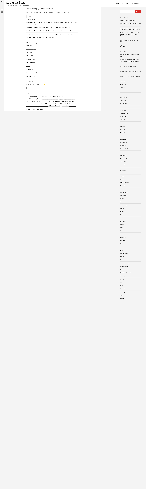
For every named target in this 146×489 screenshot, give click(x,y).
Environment (29, 62)
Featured (122, 227)
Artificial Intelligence (31, 49)
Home (117, 3)
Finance (122, 230)
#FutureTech (66, 103)
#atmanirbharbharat (47, 99)
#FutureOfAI (44, 103)
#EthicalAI (34, 103)
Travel (121, 295)
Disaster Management (125, 205)
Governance (123, 237)
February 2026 (123, 97)
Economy (28, 66)
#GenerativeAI (72, 103)
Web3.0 (122, 298)
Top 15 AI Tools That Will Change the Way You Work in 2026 (40, 37)
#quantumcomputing (30, 107)
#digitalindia (56, 101)
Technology (29, 52)
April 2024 (122, 152)
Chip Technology (124, 192)
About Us (122, 3)
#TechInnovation (40, 109)
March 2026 (123, 94)
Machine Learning (124, 253)
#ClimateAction (71, 99)
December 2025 (123, 103)
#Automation (55, 99)
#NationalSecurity (72, 106)
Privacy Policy (129, 3)
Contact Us (136, 3)
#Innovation (45, 106)
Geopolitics (122, 234)
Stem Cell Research (124, 288)
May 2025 (122, 126)
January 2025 (123, 139)
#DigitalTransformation (67, 101)
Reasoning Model (124, 275)
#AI (31, 96)
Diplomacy (122, 201)
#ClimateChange (29, 101)
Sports (121, 285)
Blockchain (122, 185)
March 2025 (123, 132)
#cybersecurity (36, 101)
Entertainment (123, 218)
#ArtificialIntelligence (34, 99)
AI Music (122, 179)
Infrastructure (29, 76)
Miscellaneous (123, 259)
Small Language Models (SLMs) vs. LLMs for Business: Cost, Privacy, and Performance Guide (48, 30)
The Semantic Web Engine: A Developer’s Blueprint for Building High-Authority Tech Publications (49, 34)
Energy (121, 214)
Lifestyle (28, 55)
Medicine (122, 256)
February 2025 (123, 136)
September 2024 (124, 148)
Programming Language (125, 272)
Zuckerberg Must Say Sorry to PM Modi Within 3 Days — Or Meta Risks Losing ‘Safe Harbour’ (48, 27)
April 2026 (122, 90)
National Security (30, 72)
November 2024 (123, 145)
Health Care (29, 59)
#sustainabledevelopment (65, 107)
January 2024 (123, 161)
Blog (27, 45)
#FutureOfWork (58, 103)
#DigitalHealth (48, 101)
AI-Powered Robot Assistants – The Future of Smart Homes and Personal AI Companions (130, 61)
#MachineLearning (54, 106)
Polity (121, 269)
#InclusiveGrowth (40, 106)
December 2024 (123, 142)
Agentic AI (122, 172)
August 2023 (123, 164)
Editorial (122, 211)
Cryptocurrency (123, 195)
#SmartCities (49, 107)
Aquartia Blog (15, 2)
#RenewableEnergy (38, 107)
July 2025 (122, 119)
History (121, 243)
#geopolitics (28, 106)
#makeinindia (65, 106)
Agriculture (122, 176)
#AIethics (34, 96)
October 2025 (123, 110)
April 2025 (122, 129)
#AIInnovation (53, 96)
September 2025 (124, 113)
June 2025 (122, 123)
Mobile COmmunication (125, 263)
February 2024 (123, 158)
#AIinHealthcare (45, 96)
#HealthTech (34, 106)
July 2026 (122, 87)
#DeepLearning (43, 101)
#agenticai (28, 96)
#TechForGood (30, 109)
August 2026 (123, 84)
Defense (122, 198)
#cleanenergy (61, 99)
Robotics (28, 69)
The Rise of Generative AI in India (133, 76)
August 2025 (123, 116)
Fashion (122, 224)
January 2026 (123, 100)
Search (121, 9)
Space (121, 282)
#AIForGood (40, 96)
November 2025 (123, 107)
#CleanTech (66, 99)
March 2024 (123, 155)
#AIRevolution (60, 96)
